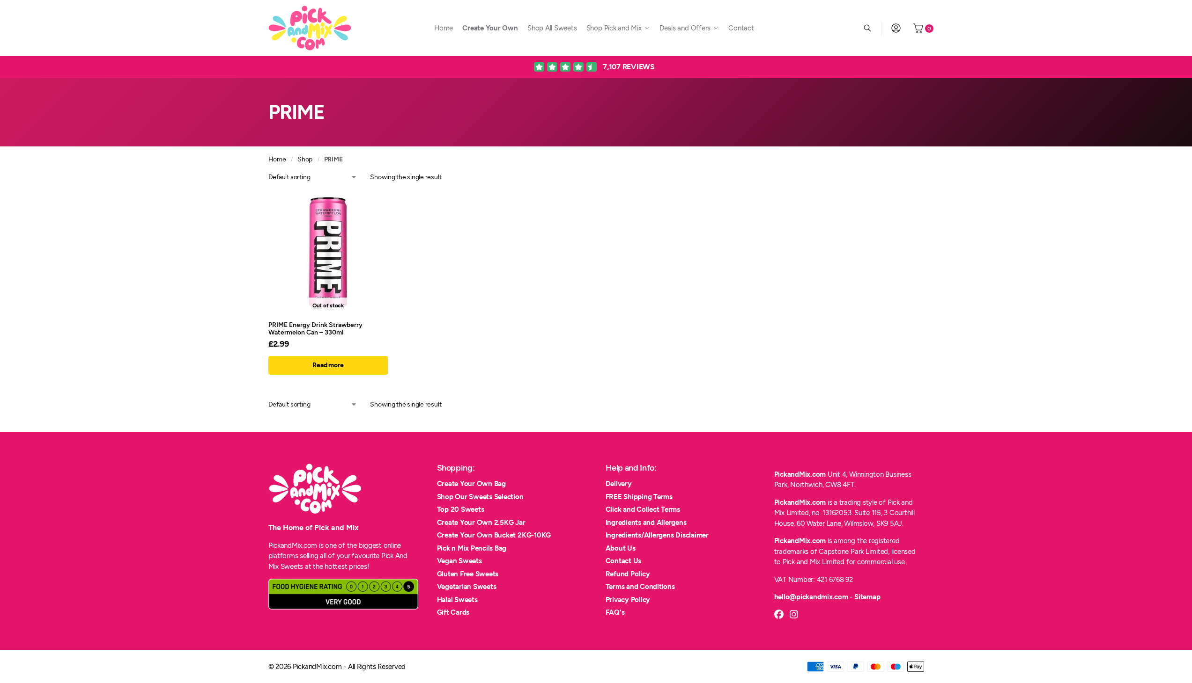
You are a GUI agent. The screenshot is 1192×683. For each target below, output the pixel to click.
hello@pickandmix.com (811, 597)
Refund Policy (628, 574)
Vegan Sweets (459, 561)
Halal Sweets (457, 600)
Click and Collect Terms (643, 509)
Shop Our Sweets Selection (480, 497)
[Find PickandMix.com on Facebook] (779, 614)
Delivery (619, 484)
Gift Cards (453, 612)
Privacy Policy (628, 600)
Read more (327, 365)
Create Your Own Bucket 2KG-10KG (494, 535)
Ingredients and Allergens (646, 522)
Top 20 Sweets (460, 509)
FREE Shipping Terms (639, 497)
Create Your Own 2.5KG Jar (481, 522)
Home (277, 159)
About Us (621, 548)
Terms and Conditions (640, 586)
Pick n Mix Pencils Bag (472, 548)
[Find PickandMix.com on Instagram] (794, 614)
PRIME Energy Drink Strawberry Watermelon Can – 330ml (315, 328)
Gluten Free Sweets (468, 574)
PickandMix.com (800, 474)
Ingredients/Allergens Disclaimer (657, 535)
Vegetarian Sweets (466, 586)
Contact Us (624, 561)
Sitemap (867, 597)
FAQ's (615, 612)
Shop (304, 159)
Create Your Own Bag (471, 484)
